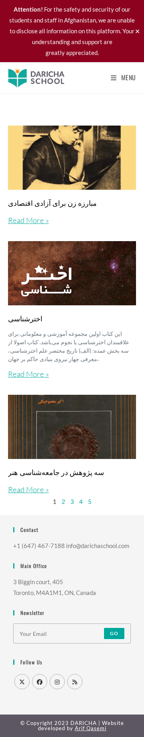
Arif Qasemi (90, 728)
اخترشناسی (25, 318)
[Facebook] (39, 681)
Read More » (28, 220)
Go (114, 633)
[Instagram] (57, 681)
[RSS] (74, 681)
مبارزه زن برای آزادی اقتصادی (52, 202)
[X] (22, 681)
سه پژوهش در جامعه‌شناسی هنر (56, 472)
